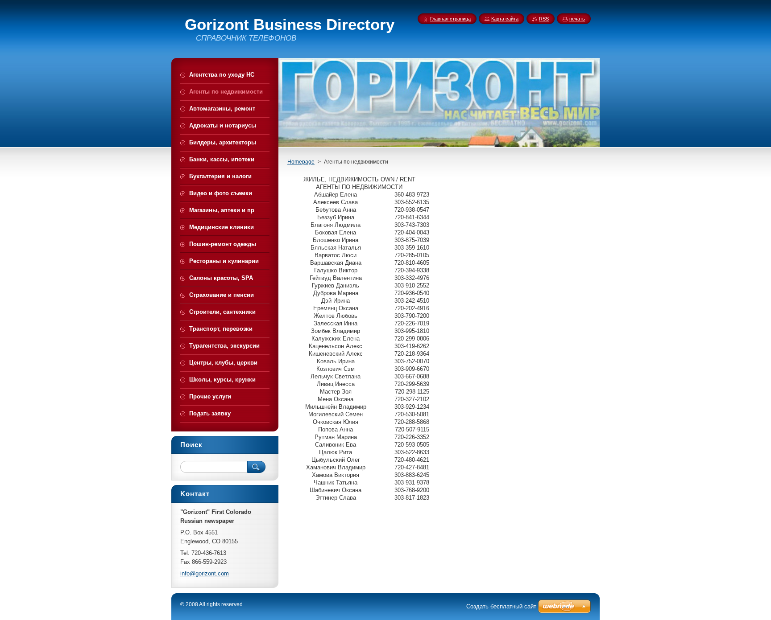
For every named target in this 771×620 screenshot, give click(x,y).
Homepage (301, 161)
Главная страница (450, 18)
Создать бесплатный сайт (501, 606)
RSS (544, 18)
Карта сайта (504, 18)
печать (577, 18)
